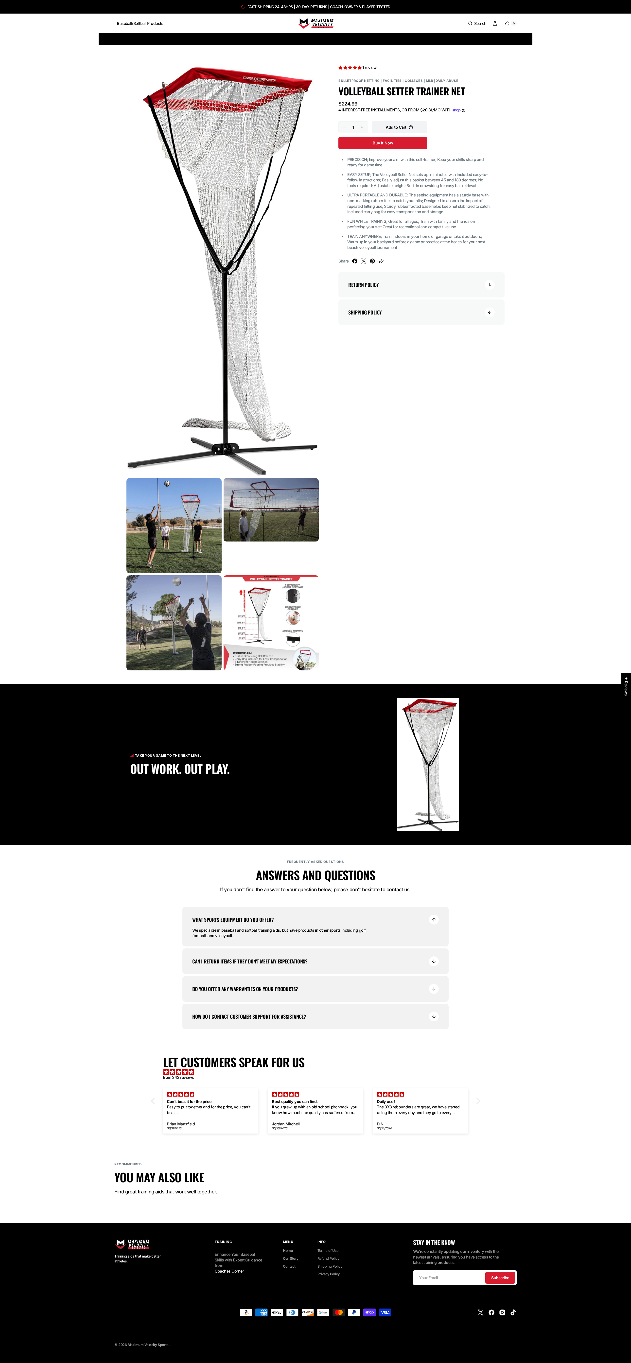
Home (288, 1250)
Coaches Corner (229, 1271)
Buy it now (383, 142)
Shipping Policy (329, 1266)
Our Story (290, 1258)
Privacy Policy (328, 1274)
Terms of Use (327, 1250)
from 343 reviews (178, 1077)
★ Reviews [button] (626, 686)
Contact (289, 1266)
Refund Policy (328, 1258)
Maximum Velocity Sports (148, 1345)
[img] (318, 1072)
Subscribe (500, 1277)
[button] (477, 23)
